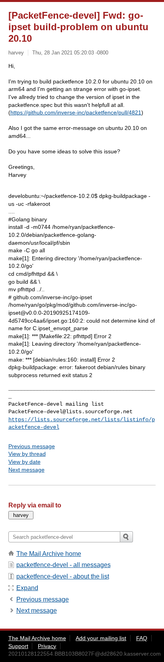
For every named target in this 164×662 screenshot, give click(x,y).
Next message (26, 469)
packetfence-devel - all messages (63, 564)
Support (18, 646)
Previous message (31, 446)
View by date (24, 462)
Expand (27, 588)
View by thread (27, 454)
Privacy (47, 646)
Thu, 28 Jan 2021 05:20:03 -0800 (70, 53)
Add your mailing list (101, 638)
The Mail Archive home (48, 553)
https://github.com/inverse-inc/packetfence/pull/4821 (75, 112)
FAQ (141, 638)
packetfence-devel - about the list (62, 576)
